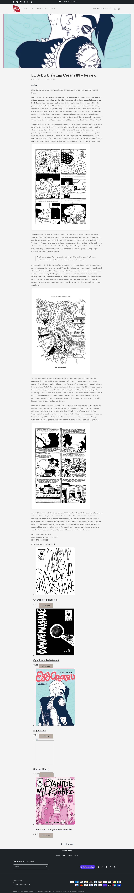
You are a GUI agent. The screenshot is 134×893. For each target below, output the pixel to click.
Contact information (61, 891)
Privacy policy (39, 891)
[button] (32, 9)
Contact (69, 856)
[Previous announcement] (46, 2)
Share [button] (35, 85)
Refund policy (82, 891)
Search (76, 856)
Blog (63, 856)
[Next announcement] (88, 2)
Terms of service (49, 891)
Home (58, 856)
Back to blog (68, 844)
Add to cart (46, 605)
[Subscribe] (46, 866)
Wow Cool (20, 891)
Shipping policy (72, 891)
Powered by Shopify (29, 891)
